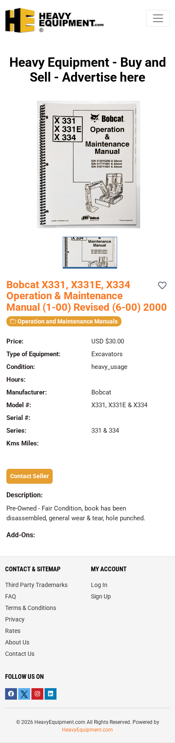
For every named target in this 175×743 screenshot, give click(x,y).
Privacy (15, 619)
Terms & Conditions (30, 607)
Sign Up (101, 596)
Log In (99, 584)
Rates (12, 630)
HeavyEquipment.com (87, 730)
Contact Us (19, 653)
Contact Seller (29, 476)
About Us (17, 642)
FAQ (10, 596)
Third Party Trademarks (36, 584)
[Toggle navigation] (158, 18)
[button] (165, 164)
